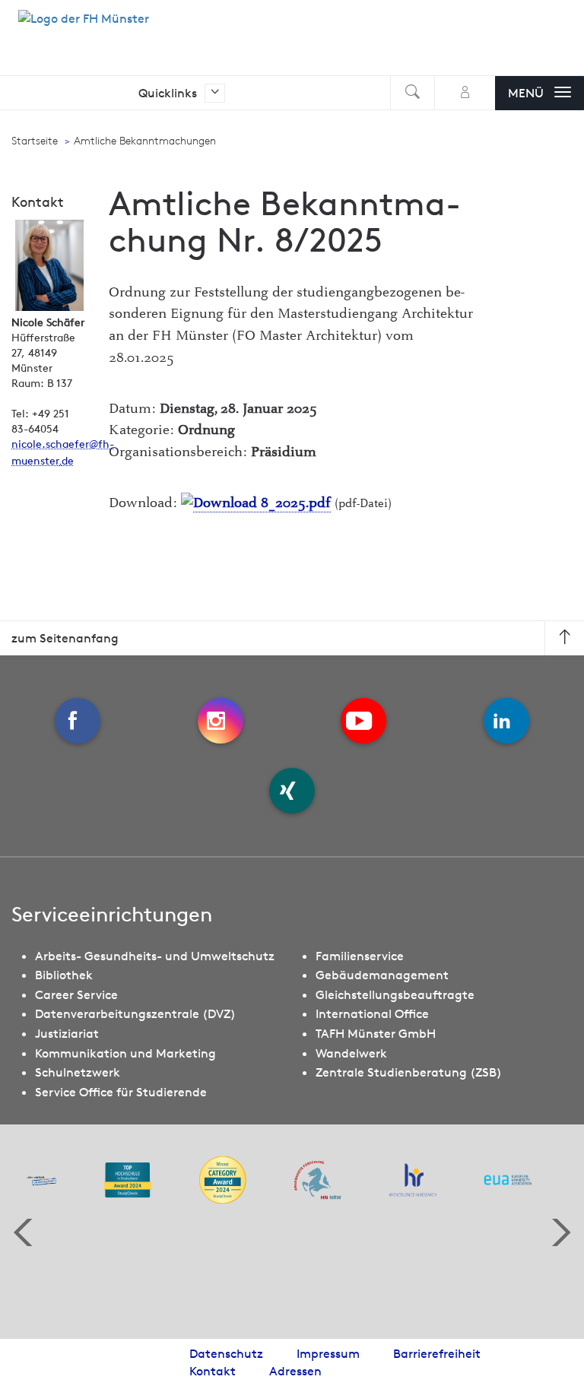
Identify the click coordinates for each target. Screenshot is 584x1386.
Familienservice (360, 955)
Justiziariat (67, 1033)
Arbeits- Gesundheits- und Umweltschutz (155, 955)
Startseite (34, 140)
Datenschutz (226, 1353)
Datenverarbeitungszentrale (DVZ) (135, 1013)
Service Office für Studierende (121, 1091)
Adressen (295, 1370)
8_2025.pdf (294, 503)
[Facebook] (77, 721)
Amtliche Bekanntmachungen (145, 140)
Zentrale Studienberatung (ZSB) (409, 1072)
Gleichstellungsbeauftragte (395, 994)
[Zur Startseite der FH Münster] (83, 26)
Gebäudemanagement (382, 974)
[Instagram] (220, 721)
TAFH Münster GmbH (376, 1033)
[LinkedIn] (506, 721)
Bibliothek (64, 974)
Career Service (76, 994)
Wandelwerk (351, 1053)
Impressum (328, 1353)
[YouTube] (363, 721)
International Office (372, 1013)
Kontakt (212, 1370)
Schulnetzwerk (77, 1072)
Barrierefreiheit (437, 1353)
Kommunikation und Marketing (125, 1053)
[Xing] (292, 791)
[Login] (465, 93)
